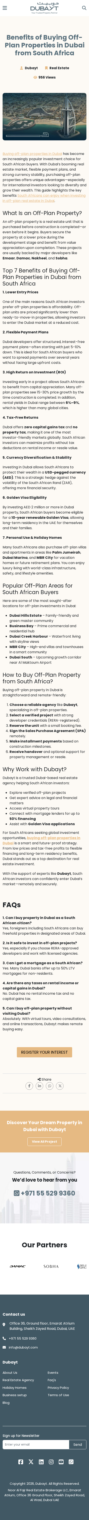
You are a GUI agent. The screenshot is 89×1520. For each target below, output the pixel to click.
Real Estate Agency (18, 1380)
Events (53, 1372)
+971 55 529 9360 (47, 1193)
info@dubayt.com (23, 1347)
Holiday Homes (15, 1387)
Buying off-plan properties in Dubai (32, 153)
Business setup (15, 1395)
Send (77, 1444)
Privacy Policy (58, 1387)
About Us (10, 1372)
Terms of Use (58, 1395)
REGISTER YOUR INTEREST (44, 1052)
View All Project (44, 1141)
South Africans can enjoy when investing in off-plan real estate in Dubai (44, 198)
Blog (6, 1402)
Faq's (52, 1380)
